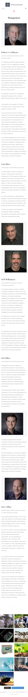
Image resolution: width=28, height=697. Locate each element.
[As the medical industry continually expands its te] (7, 664)
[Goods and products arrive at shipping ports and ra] (7, 679)
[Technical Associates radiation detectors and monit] (7, 621)
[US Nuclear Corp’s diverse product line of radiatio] (7, 635)
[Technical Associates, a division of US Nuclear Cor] (21, 635)
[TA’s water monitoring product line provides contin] (21, 621)
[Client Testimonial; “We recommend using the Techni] (21, 664)
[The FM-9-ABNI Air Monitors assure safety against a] (7, 650)
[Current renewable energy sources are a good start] (21, 650)
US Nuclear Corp (11, 692)
